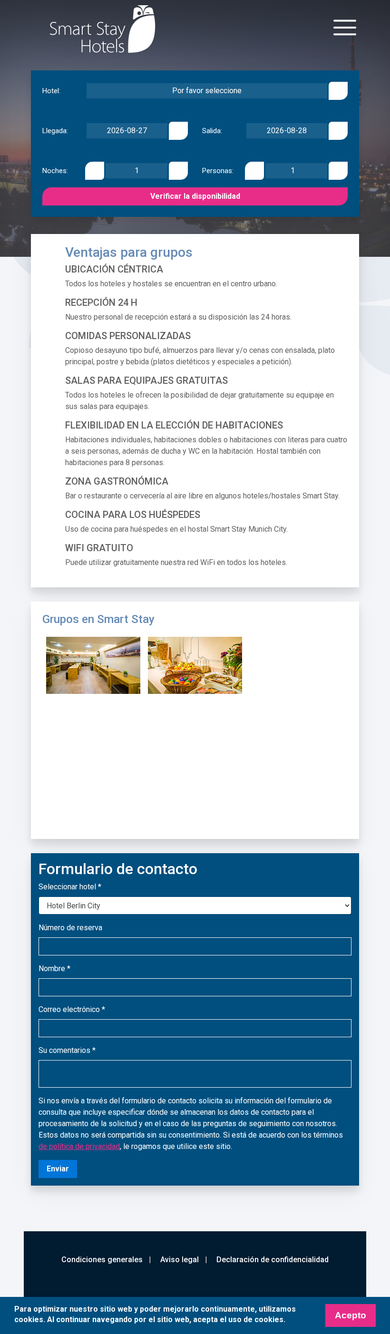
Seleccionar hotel (70, 886)
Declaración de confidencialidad (272, 1259)
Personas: (218, 171)
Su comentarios (67, 1050)
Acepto (350, 1315)
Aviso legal (179, 1259)
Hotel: (51, 91)
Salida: (212, 131)
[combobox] (207, 91)
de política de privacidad (79, 1146)
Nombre (54, 968)
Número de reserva (70, 927)
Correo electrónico (72, 1009)
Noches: (55, 171)
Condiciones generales (102, 1259)
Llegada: (55, 131)
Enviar (58, 1168)
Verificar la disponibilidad (195, 196)
